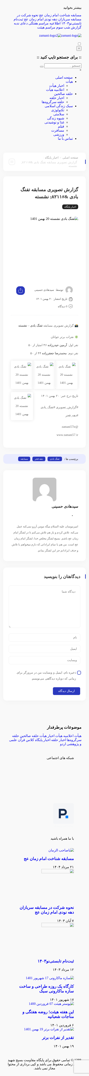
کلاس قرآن (26, 740)
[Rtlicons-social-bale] (68, 773)
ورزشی (58, 134)
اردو (63, 744)
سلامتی (58, 114)
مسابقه (24, 459)
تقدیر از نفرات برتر (58, 1037)
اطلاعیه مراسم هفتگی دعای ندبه (37, 23)
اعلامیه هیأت (55, 90)
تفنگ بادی (55, 459)
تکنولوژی (57, 110)
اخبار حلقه (56, 98)
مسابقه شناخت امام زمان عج (60, 15)
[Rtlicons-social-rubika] (56, 773)
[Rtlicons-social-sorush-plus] (68, 784)
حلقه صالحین (63, 94)
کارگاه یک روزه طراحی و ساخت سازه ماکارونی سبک (46, 988)
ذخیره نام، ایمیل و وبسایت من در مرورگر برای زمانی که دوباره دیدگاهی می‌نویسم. (46, 675)
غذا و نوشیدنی (54, 122)
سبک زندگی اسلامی (59, 106)
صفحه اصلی (64, 77)
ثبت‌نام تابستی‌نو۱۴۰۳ (56, 961)
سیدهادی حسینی (44, 289)
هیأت (69, 81)
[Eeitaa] (45, 773)
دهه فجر (39, 459)
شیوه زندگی (55, 118)
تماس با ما (65, 138)
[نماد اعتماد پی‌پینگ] (63, 826)
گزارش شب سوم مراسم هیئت (59, 27)
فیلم (61, 126)
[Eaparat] (21, 773)
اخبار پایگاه (52, 157)
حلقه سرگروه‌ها (53, 102)
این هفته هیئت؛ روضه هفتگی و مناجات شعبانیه (48, 1014)
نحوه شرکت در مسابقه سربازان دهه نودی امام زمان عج (47, 909)
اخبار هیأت (56, 85)
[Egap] (33, 773)
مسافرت (57, 130)
